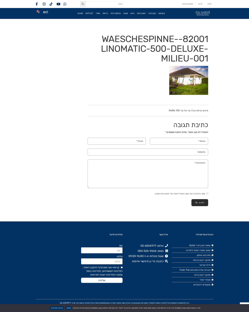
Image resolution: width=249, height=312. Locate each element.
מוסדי (98, 13)
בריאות (105, 13)
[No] (245, 308)
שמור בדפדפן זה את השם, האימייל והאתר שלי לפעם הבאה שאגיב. (179, 194)
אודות (209, 4)
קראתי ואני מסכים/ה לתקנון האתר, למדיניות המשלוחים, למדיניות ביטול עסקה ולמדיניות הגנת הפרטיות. (102, 271)
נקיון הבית (152, 13)
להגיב (201, 202)
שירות (200, 4)
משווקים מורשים (187, 4)
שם (121, 245)
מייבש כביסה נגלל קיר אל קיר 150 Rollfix (188, 110)
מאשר (69, 308)
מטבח (125, 13)
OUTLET (89, 13)
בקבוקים (161, 13)
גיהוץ (132, 13)
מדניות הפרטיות (57, 308)
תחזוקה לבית (115, 13)
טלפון (120, 256)
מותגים (80, 13)
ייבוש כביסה (141, 13)
